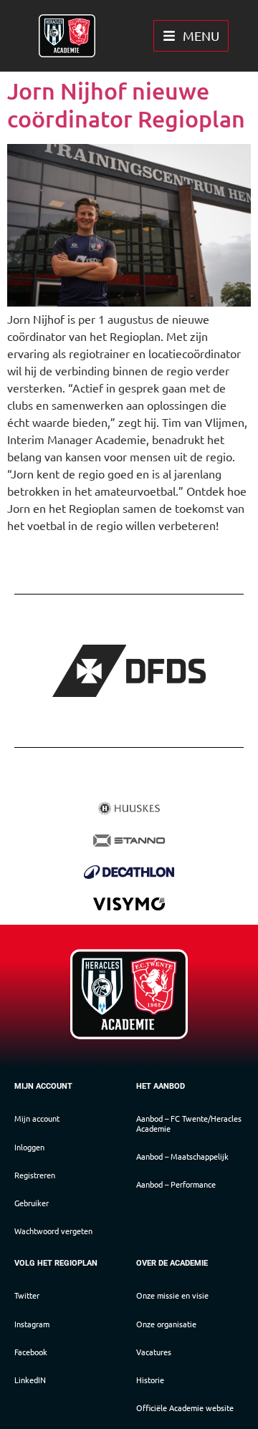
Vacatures (153, 1351)
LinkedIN (30, 1379)
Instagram (31, 1323)
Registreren (34, 1174)
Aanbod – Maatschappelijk (182, 1156)
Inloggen (29, 1147)
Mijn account (36, 1118)
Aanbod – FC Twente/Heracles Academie (189, 1122)
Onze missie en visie (172, 1295)
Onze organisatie (166, 1323)
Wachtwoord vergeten (53, 1230)
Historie (150, 1379)
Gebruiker (31, 1202)
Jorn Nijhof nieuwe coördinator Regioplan (126, 104)
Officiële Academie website (185, 1407)
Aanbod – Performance (176, 1184)
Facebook (30, 1351)
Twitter (26, 1295)
